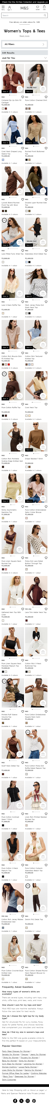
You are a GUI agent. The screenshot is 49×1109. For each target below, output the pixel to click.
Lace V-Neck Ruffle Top (11, 305)
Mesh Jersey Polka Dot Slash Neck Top (34, 306)
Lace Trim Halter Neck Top (36, 612)
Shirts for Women (11, 1057)
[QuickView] (19, 89)
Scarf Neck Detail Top (10, 766)
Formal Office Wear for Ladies (15, 1073)
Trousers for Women (29, 1057)
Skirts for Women (26, 1060)
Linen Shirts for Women (12, 1070)
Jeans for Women (38, 1054)
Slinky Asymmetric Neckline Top (9, 511)
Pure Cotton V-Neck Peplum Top (10, 869)
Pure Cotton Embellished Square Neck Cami (35, 715)
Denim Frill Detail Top (34, 919)
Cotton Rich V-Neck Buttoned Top (33, 664)
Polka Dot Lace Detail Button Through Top (34, 562)
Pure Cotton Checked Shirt (36, 100)
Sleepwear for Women (24, 1076)
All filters (9, 44)
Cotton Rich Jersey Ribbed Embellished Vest (12, 920)
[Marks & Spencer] (24, 10)
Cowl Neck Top (31, 407)
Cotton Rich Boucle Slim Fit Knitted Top (12, 357)
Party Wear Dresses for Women (16, 1051)
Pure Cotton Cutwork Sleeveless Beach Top (33, 869)
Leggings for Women (33, 1064)
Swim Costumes (9, 1079)
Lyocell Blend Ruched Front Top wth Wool (10, 204)
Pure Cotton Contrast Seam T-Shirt (10, 818)
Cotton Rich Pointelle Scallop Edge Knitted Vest (12, 460)
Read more (24, 36)
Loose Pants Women (28, 1067)
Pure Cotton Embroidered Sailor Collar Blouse (35, 511)
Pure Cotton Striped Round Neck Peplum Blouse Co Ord (36, 973)
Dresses (24, 1054)
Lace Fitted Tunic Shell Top (13, 254)
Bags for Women (9, 1060)
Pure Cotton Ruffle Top (11, 407)
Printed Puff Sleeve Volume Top (9, 715)
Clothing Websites (39, 1073)
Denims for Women (33, 1070)
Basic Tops (8, 1076)
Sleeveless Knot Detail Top (36, 254)
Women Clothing (9, 1067)
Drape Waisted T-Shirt (34, 459)
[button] (9, 95)
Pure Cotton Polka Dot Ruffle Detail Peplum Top (35, 767)
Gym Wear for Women (12, 1064)
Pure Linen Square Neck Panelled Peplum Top (11, 664)
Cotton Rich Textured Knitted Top (33, 357)
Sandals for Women (10, 1054)
